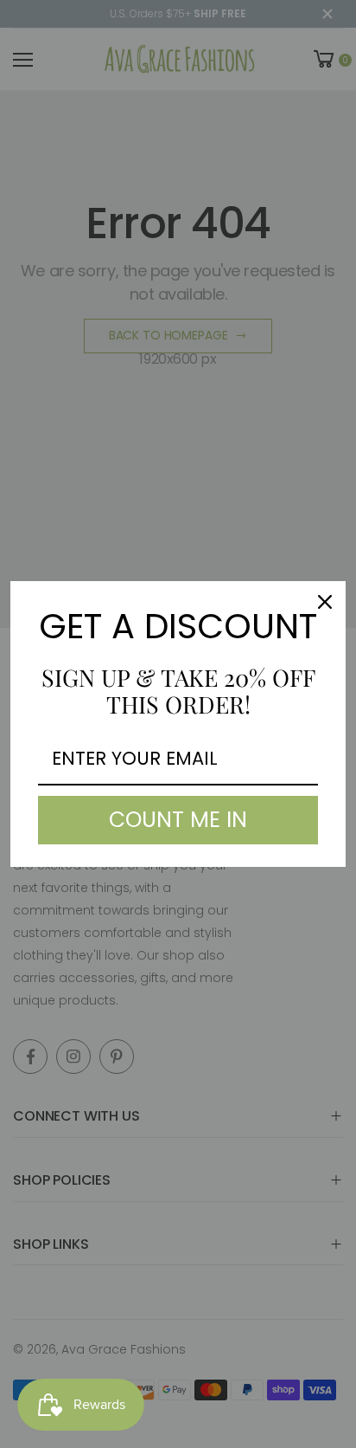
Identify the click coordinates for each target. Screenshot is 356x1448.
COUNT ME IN (178, 820)
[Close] (325, 602)
